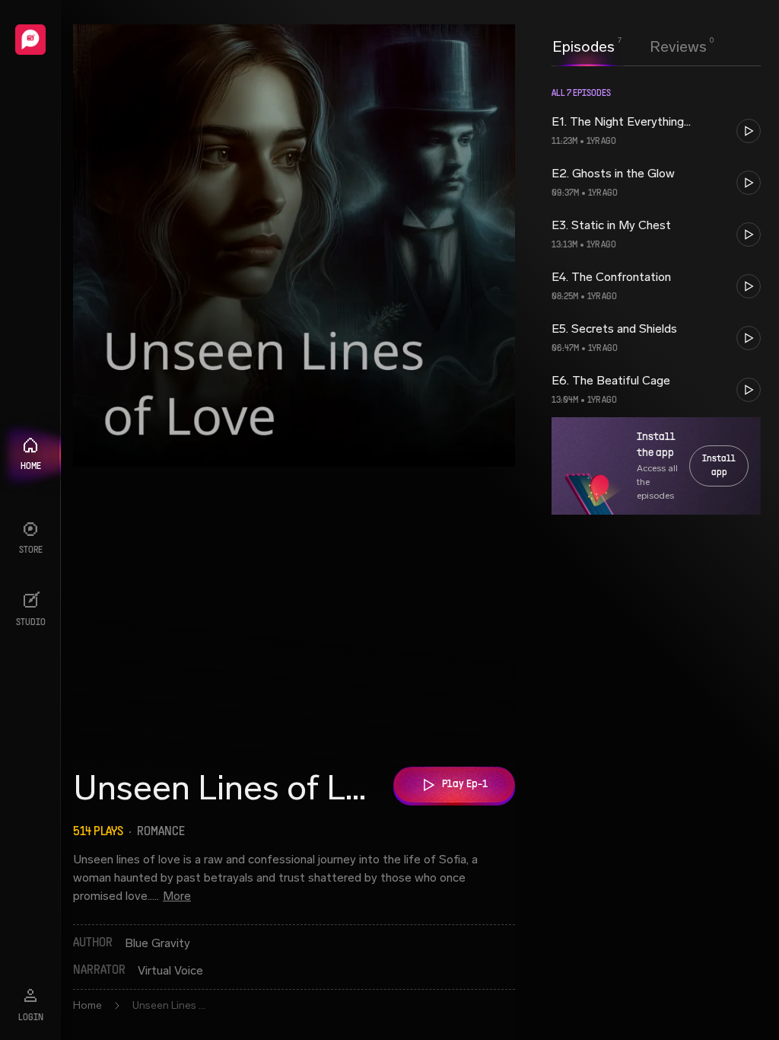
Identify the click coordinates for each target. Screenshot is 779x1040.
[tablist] (629, 46)
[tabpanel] (656, 551)
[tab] (583, 44)
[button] (656, 131)
